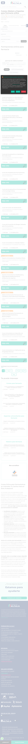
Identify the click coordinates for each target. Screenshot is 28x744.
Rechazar (18, 91)
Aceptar (12, 91)
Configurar (23, 91)
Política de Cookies (16, 84)
